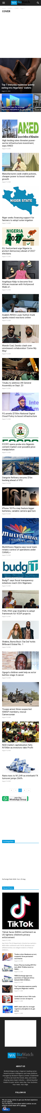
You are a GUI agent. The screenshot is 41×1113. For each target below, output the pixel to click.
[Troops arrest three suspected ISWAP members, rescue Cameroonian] (20, 694)
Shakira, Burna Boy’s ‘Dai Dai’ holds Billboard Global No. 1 (18, 643)
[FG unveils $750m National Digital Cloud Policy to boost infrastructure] (20, 402)
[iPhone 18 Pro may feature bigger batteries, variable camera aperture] (20, 496)
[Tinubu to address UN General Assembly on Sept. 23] (20, 369)
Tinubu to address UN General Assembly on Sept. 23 (16, 384)
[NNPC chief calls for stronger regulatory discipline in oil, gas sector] (16, 106)
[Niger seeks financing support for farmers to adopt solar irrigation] (20, 200)
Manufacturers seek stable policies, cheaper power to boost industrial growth (19, 176)
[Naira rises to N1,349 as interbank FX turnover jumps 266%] (20, 764)
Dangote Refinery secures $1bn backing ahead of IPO (17, 479)
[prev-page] (11, 790)
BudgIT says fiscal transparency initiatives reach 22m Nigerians (17, 581)
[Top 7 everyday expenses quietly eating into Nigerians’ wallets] (20, 76)
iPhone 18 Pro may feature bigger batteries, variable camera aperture (19, 509)
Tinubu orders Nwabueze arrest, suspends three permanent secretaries (25, 956)
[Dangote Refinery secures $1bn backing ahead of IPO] (20, 466)
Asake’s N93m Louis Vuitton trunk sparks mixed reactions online (18, 316)
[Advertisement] (20, 36)
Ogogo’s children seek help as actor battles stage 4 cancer (19, 673)
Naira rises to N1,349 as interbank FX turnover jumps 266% (20, 777)
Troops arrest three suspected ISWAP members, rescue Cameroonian (17, 712)
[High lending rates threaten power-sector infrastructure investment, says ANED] (20, 129)
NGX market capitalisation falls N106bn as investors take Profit (17, 746)
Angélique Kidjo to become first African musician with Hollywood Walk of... (18, 284)
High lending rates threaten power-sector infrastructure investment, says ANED (18, 143)
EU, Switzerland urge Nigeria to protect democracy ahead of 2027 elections (18, 251)
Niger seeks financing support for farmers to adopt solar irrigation (18, 219)
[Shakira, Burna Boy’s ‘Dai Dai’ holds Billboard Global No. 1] (20, 630)
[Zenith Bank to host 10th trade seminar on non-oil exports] (7, 999)
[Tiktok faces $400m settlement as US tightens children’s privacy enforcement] (20, 910)
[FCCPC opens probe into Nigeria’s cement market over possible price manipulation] (20, 432)
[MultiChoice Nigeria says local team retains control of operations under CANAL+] (20, 531)
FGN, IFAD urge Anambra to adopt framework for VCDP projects (18, 612)
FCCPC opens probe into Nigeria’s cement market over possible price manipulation (18, 447)
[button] (3, 3)
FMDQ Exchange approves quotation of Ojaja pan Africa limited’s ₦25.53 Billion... (24, 978)
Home (4, 8)
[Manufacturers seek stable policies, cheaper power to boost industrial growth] (20, 162)
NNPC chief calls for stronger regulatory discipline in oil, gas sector (24, 1009)
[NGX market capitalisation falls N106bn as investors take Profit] (20, 732)
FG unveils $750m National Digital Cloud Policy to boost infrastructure (19, 414)
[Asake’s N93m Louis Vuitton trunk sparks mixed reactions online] (20, 303)
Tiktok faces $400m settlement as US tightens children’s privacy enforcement (19, 935)
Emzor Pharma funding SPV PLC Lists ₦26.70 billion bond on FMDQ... (25, 967)
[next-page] (29, 790)
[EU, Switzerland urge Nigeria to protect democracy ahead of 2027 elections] (20, 236)
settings (23, 1106)
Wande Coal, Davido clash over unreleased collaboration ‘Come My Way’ (19, 348)
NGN (14, 879)
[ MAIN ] (10, 8)
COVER (16, 8)
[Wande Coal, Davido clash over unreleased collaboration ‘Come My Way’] (20, 334)
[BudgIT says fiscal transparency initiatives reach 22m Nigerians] (20, 568)
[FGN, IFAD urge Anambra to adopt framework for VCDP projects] (20, 599)
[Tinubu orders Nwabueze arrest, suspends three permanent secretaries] (7, 957)
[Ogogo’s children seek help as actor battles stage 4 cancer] (20, 660)
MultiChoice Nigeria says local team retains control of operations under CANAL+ (19, 550)
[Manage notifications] (4, 1108)
